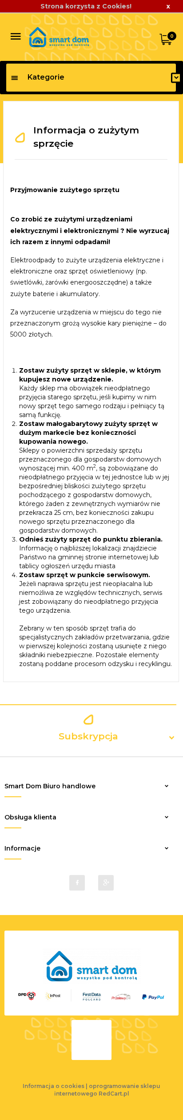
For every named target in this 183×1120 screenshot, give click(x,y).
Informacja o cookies (53, 1086)
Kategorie (46, 77)
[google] (106, 883)
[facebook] (77, 883)
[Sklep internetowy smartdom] (59, 36)
